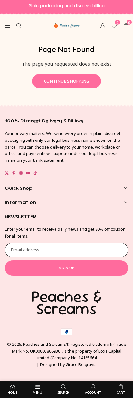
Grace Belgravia (81, 364)
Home (12, 392)
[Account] (102, 25)
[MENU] (7, 25)
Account (93, 392)
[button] (126, 25)
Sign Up (66, 267)
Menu (37, 392)
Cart (121, 392)
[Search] (19, 25)
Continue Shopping (66, 81)
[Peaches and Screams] (66, 24)
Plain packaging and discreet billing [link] (67, 6)
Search (63, 392)
